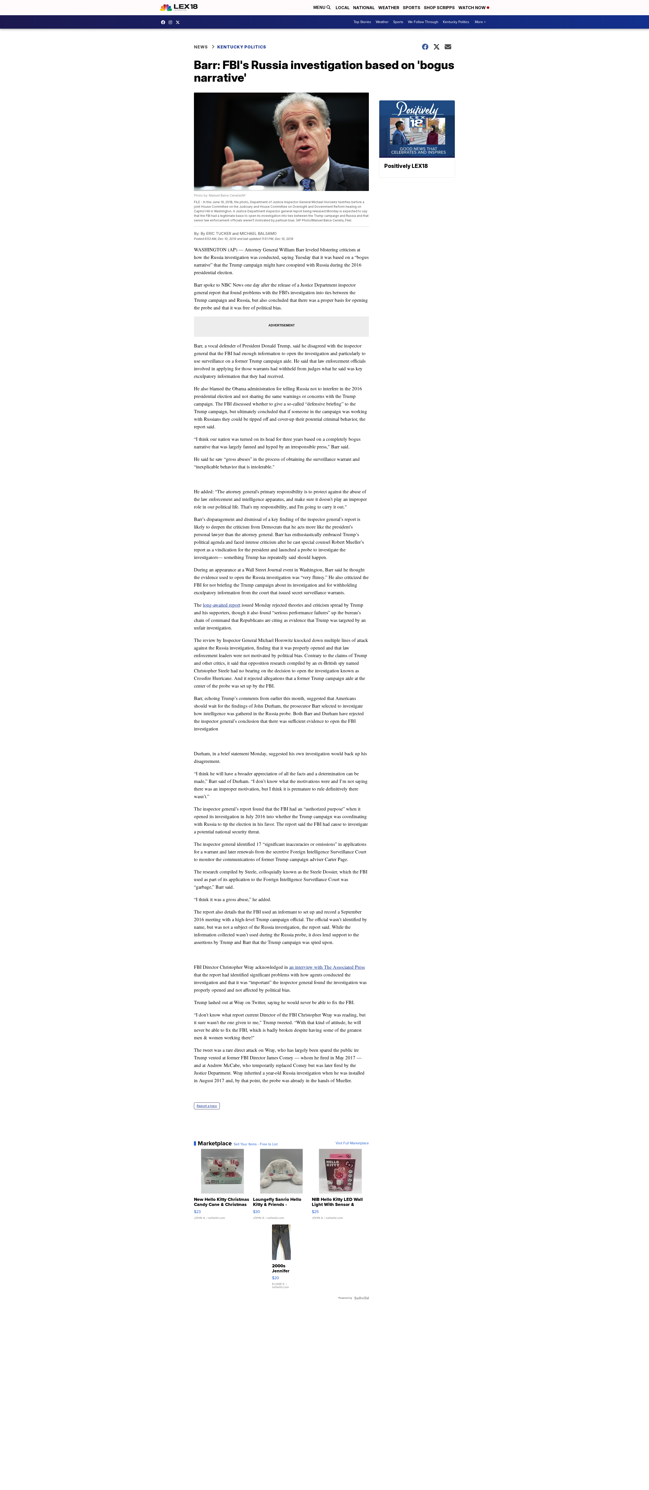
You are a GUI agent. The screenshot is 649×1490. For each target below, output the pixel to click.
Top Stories (362, 22)
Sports (411, 7)
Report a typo (207, 1106)
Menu (320, 7)
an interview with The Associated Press (327, 967)
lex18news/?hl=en (172, 22)
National (364, 7)
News (201, 46)
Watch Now (472, 7)
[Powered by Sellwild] (361, 1298)
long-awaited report (221, 605)
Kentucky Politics (456, 22)
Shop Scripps (439, 7)
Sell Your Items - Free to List (256, 1144)
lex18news (179, 22)
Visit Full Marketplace (352, 1143)
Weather (388, 7)
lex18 (164, 22)
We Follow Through (423, 22)
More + (480, 22)
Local (343, 7)
